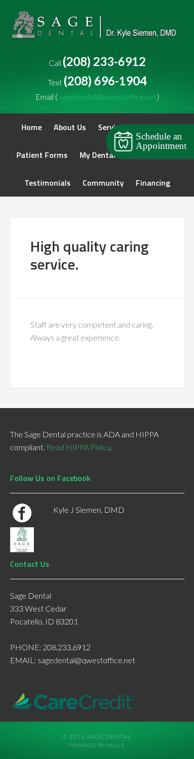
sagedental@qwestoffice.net (108, 96)
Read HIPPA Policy (78, 447)
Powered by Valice (97, 745)
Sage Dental (97, 30)
